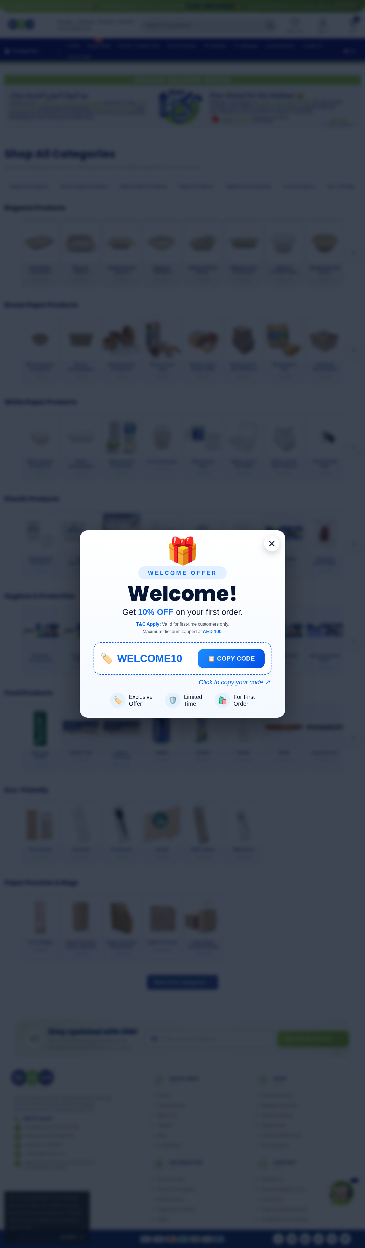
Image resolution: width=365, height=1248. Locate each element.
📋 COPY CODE (231, 658)
